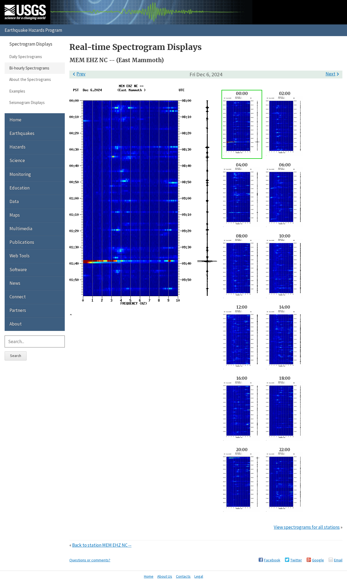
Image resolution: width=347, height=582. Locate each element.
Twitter (296, 560)
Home (15, 120)
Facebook (272, 560)
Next (333, 74)
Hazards (17, 147)
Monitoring (20, 174)
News (14, 283)
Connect (17, 297)
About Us (164, 576)
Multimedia (20, 229)
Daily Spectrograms (25, 56)
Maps (14, 215)
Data (14, 201)
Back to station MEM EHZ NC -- (101, 545)
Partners (17, 310)
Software (18, 270)
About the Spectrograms (30, 79)
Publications (21, 242)
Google (318, 560)
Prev (78, 74)
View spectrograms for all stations (307, 527)
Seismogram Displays (27, 102)
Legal (198, 576)
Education (19, 188)
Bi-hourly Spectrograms (29, 68)
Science (17, 160)
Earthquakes (21, 133)
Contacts (183, 576)
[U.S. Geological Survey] (25, 12)
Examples (17, 91)
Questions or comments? (89, 560)
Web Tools (19, 256)
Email (338, 560)
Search (15, 355)
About (15, 324)
